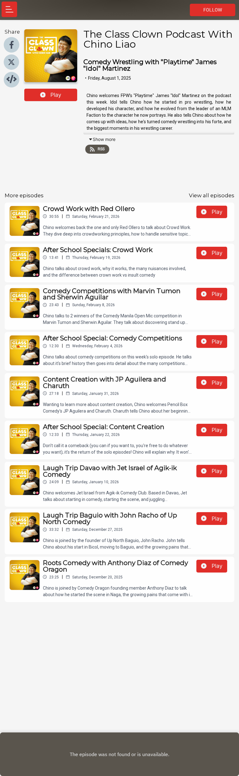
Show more (104, 139)
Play (55, 94)
